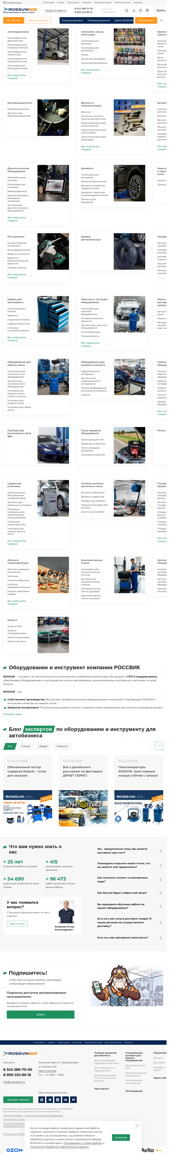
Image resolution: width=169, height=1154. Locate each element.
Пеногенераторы (90, 332)
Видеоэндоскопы (17, 191)
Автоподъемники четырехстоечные (17, 60)
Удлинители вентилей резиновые (93, 138)
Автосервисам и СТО (135, 1067)
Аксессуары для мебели (16, 310)
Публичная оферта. (13, 1115)
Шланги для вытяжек (93, 511)
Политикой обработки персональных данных (59, 1146)
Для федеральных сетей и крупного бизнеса (105, 1078)
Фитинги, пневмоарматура (17, 562)
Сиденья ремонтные (18, 323)
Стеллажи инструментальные (18, 329)
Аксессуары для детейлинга (90, 49)
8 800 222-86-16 (17, 1075)
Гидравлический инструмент (90, 372)
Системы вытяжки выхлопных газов (92, 485)
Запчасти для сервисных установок (19, 503)
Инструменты (15, 236)
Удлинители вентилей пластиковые (93, 131)
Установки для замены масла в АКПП (16, 531)
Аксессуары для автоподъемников (17, 67)
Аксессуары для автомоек (90, 42)
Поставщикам (133, 1091)
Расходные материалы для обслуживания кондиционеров (16, 513)
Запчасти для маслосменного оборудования (16, 384)
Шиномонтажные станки (92, 562)
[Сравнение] (134, 11)
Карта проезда (47, 1070)
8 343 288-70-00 (17, 1069)
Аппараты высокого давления (92, 319)
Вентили (86, 112)
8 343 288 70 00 (84, 8)
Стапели (85, 394)
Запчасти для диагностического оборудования (17, 208)
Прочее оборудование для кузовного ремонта (94, 389)
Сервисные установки (14, 485)
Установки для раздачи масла (15, 401)
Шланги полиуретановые (16, 632)
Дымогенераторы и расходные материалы (18, 198)
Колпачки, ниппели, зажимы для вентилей (93, 117)
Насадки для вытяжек (93, 500)
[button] (160, 20)
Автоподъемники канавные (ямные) (17, 46)
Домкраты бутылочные (94, 181)
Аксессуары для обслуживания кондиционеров (16, 495)
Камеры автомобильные (91, 238)
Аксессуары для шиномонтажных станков (90, 572)
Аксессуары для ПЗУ (92, 439)
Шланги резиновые (18, 637)
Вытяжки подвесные (92, 496)
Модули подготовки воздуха (18, 592)
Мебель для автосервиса (15, 301)
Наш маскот (101, 1089)
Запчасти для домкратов (88, 200)
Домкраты (87, 168)
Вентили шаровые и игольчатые (18, 570)
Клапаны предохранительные (19, 585)
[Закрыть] (137, 1125)
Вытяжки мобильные (93, 492)
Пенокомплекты (90, 336)
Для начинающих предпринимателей (106, 1062)
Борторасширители (19, 102)
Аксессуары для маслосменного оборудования (16, 374)
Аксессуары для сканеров (16, 185)
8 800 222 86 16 (83, 12)
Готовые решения (99, 20)
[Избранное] (141, 11)
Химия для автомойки (93, 58)
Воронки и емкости (18, 254)
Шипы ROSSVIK (123, 20)
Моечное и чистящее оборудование (94, 301)
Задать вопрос (17, 923)
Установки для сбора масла (19, 408)
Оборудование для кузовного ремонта (93, 363)
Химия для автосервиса (94, 63)
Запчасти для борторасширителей (19, 114)
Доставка (159, 1062)
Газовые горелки (16, 267)
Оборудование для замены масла (19, 363)
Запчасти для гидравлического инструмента (91, 381)
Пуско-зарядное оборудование (91, 432)
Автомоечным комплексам (133, 1082)
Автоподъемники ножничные (17, 53)
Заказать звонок (18, 1099)
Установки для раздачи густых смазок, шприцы (16, 393)
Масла (84, 54)
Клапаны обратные (18, 580)
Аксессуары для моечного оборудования (90, 311)
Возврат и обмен (159, 1069)
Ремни (161, 430)
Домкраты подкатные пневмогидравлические (94, 193)
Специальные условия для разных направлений (134, 1057)
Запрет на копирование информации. (44, 1115)
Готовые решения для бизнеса (105, 1054)
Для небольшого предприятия (104, 1069)
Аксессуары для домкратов (90, 176)
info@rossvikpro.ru (14, 1081)
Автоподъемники (18, 31)
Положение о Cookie (14, 1119)
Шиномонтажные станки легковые (91, 597)
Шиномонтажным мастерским (136, 1074)
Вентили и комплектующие (91, 104)
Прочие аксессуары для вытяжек (94, 506)
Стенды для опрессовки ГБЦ (16, 523)
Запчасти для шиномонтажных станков (90, 582)
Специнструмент (72, 20)
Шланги (12, 620)
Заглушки (12, 576)
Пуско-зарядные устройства (90, 449)
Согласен (121, 1137)
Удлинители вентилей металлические (93, 124)
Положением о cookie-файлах (83, 1143)
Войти (41, 1014)
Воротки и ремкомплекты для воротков (18, 261)
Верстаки (12, 315)
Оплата (157, 1057)
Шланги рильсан (16, 641)
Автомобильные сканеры (16, 179)
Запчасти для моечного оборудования (94, 326)
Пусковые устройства (93, 454)
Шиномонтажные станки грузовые (91, 590)
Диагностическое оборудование (18, 170)
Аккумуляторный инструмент (17, 244)
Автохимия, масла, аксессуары (92, 33)
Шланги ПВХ (14, 626)
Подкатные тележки (18, 319)
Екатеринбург (14, 3)
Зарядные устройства (93, 443)
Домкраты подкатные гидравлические (93, 187)
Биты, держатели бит (19, 249)
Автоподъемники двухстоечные (17, 39)
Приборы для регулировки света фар (19, 433)
